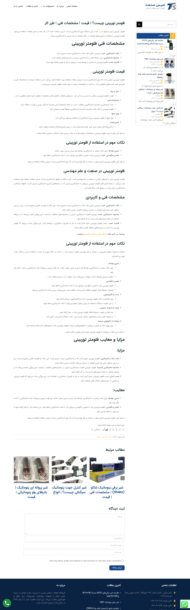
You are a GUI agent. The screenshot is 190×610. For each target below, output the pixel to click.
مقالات (109, 437)
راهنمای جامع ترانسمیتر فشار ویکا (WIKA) (103, 608)
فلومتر (100, 31)
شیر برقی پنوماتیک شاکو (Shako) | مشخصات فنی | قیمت (107, 492)
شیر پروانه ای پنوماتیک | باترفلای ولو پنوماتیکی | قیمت (31, 492)
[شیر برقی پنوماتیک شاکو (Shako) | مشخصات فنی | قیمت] (107, 469)
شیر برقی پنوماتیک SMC (109, 602)
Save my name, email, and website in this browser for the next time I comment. (85, 560)
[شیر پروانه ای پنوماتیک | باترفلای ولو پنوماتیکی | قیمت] (31, 469)
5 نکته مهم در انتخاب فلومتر (96, 234)
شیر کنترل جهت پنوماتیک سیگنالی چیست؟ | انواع (69, 490)
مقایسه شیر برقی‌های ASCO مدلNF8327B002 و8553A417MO (101, 594)
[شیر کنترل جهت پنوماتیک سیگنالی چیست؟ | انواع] (69, 469)
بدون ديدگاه (101, 437)
